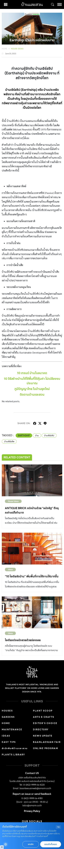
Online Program (45, 748)
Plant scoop (43, 710)
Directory (41, 729)
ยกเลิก (30, 844)
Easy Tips (9, 742)
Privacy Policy (32, 811)
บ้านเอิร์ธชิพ (9, 441)
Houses (7, 710)
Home (4, 48)
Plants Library (13, 754)
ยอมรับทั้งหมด (50, 844)
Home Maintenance (12, 726)
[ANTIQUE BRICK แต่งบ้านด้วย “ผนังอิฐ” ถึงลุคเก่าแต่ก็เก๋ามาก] (32, 480)
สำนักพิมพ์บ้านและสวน (15, 748)
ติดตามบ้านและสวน (32, 394)
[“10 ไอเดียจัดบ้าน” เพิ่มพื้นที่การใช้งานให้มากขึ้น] (32, 549)
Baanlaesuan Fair (47, 742)
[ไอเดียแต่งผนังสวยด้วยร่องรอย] (32, 612)
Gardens (8, 717)
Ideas (10, 569)
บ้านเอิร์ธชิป (49, 435)
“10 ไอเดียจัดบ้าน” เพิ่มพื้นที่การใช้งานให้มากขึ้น (31, 576)
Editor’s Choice (45, 723)
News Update (43, 735)
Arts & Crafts (43, 717)
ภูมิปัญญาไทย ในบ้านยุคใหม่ (32, 388)
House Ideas (17, 48)
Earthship (24, 435)
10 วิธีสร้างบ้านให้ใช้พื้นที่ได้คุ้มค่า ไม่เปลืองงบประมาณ (32, 381)
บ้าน (37, 435)
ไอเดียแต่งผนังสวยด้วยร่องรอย (23, 640)
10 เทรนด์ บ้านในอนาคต (32, 373)
